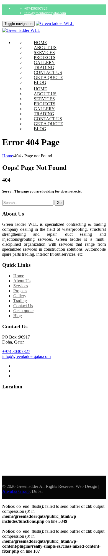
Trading (44, 67)
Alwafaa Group (16, 491)
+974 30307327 (16, 351)
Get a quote (48, 77)
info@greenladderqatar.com (45, 13)
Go (59, 203)
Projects (44, 57)
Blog (40, 82)
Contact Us (48, 72)
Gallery (44, 62)
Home (40, 42)
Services (44, 52)
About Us (45, 47)
